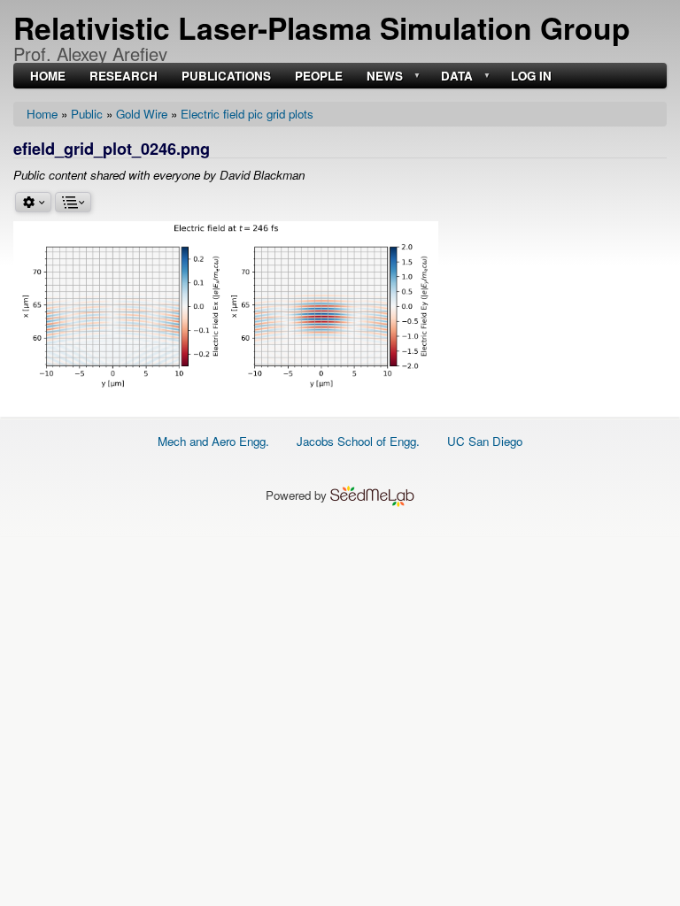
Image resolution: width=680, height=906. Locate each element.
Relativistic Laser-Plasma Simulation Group (321, 27)
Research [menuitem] (123, 76)
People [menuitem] (319, 76)
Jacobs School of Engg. (358, 441)
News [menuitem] (383, 76)
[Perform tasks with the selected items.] (33, 202)
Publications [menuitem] (226, 76)
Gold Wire (141, 113)
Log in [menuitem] (531, 76)
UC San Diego (484, 441)
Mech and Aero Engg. (213, 441)
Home (42, 113)
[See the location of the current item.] (73, 202)
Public (87, 113)
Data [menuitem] (455, 76)
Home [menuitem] (48, 76)
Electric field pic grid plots (247, 113)
